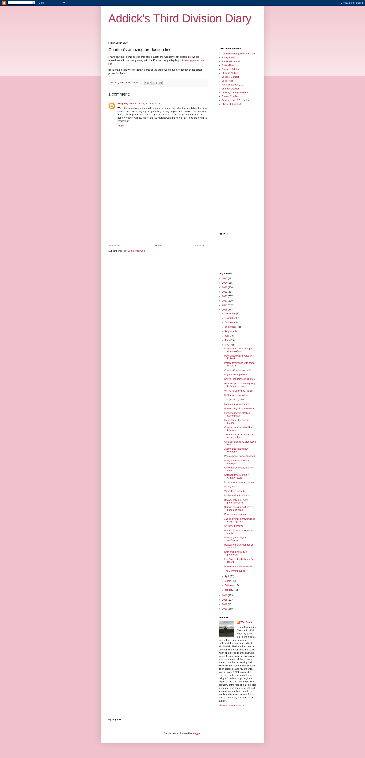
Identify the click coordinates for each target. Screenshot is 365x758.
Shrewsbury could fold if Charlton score (236, 476)
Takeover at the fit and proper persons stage (239, 436)
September (231, 327)
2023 (225, 287)
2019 (225, 305)
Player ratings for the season (239, 408)
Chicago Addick (229, 73)
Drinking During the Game (234, 92)
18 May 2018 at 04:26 (148, 103)
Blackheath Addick (230, 61)
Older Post (200, 245)
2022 (225, 291)
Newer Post (115, 245)
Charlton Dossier (230, 88)
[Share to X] (153, 83)
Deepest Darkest (230, 77)
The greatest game (234, 399)
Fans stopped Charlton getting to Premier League (240, 385)
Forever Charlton (230, 96)
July (227, 335)
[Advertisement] (157, 212)
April (227, 576)
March (228, 581)
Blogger (196, 733)
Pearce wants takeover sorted (239, 456)
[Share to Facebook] (157, 83)
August (228, 331)
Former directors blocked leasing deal (237, 414)
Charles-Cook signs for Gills (238, 370)
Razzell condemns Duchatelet (239, 379)
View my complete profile (231, 705)
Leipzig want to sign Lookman (239, 482)
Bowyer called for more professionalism (236, 501)
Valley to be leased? (234, 491)
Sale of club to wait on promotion (235, 553)
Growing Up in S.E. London (235, 100)
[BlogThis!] (150, 83)
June (227, 340)
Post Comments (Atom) (134, 251)
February (230, 585)
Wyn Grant (246, 622)
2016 (225, 599)
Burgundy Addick (126, 103)
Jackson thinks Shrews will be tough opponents (239, 520)
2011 (225, 608)
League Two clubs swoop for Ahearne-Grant (239, 350)
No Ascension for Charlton (237, 495)
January (229, 590)
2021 (225, 296)
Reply (120, 125)
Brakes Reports (229, 65)
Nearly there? (231, 486)
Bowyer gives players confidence (235, 539)
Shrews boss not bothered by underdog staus (239, 508)
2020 (225, 300)
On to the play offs (233, 526)
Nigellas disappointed (235, 374)
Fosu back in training (235, 514)
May (227, 344)
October (229, 322)
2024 (225, 283)
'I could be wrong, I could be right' (238, 53)
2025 (225, 278)
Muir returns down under (237, 404)
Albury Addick (228, 57)
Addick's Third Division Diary (180, 18)
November (230, 318)
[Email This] (146, 83)
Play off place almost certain (238, 566)
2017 (225, 595)
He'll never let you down (236, 395)
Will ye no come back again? (239, 390)
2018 (225, 309)
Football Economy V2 (232, 84)
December (230, 313)
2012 (225, 604)
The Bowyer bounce (234, 571)
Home (158, 245)
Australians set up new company (236, 450)
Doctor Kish (227, 81)
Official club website (231, 104)
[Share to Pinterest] (161, 83)
